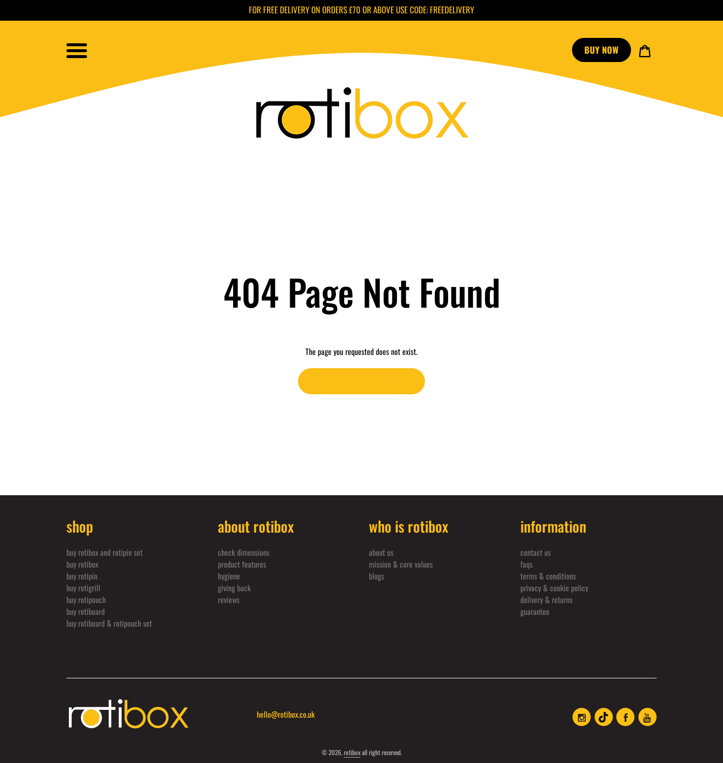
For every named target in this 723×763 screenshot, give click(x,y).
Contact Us (535, 552)
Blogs (376, 576)
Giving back (234, 588)
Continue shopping (354, 381)
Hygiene (229, 576)
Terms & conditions (548, 576)
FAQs (526, 564)
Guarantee (534, 611)
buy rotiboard (85, 611)
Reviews (229, 599)
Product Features (242, 564)
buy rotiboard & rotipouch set (109, 623)
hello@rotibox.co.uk (286, 714)
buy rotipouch (86, 599)
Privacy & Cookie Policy (554, 588)
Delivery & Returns (546, 599)
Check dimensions (244, 552)
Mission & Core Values (401, 564)
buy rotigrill (83, 588)
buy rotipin (81, 576)
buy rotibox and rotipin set (104, 552)
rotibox (352, 752)
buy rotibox (82, 564)
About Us (381, 552)
